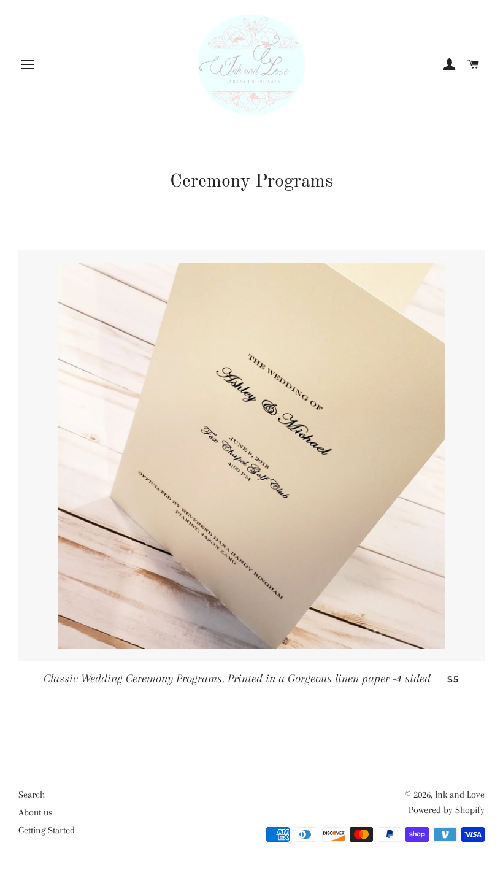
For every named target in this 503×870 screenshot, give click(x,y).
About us (35, 812)
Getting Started (46, 830)
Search (31, 794)
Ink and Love (460, 794)
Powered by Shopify (447, 809)
